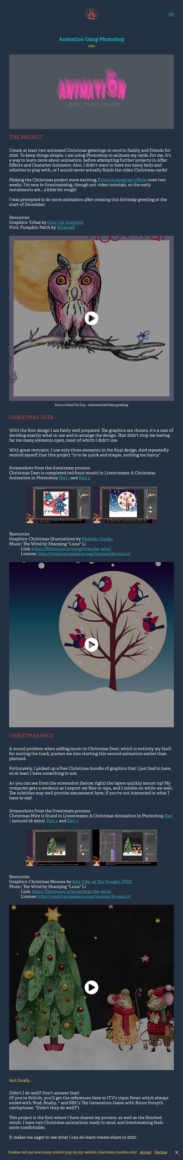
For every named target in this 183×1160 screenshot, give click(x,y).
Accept (146, 1152)
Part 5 (73, 821)
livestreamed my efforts (123, 180)
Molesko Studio (97, 539)
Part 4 (52, 821)
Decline (161, 1152)
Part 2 (84, 478)
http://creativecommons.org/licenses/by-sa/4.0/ (84, 553)
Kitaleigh (66, 227)
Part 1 (64, 478)
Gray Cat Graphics (65, 222)
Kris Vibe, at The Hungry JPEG (102, 881)
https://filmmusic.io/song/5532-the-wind (71, 549)
